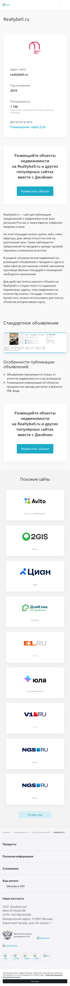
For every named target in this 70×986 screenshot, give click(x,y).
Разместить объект (35, 191)
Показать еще (35, 814)
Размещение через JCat (28, 127)
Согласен (35, 981)
